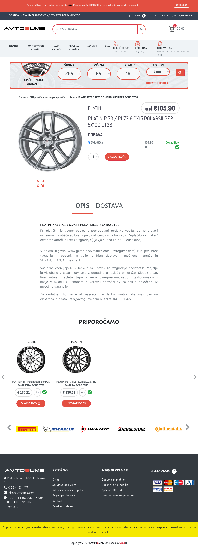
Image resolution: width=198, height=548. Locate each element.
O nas (56, 479)
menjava (92, 46)
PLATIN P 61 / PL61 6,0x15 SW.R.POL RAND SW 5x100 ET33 (76, 383)
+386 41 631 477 (18, 487)
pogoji (165, 15)
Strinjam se (181, 4)
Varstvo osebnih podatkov (118, 495)
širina (69, 65)
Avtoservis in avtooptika (68, 490)
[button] (141, 29)
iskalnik (14, 46)
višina (99, 65)
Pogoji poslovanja (63, 495)
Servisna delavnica (64, 485)
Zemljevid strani (62, 506)
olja (107, 46)
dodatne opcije (156, 83)
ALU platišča (56, 48)
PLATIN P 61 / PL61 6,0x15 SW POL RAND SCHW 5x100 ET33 (31, 383)
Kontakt (13, 506)
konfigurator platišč (35, 48)
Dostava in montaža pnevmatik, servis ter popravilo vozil (45, 15)
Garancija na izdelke (115, 485)
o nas (156, 15)
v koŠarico (115, 157)
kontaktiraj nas (181, 15)
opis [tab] (82, 205)
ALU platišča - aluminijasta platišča (47, 97)
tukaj (70, 5)
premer (128, 65)
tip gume (158, 65)
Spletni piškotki (112, 490)
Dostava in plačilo (113, 479)
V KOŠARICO (29, 403)
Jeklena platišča (74, 48)
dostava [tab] (109, 205)
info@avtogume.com (21, 492)
